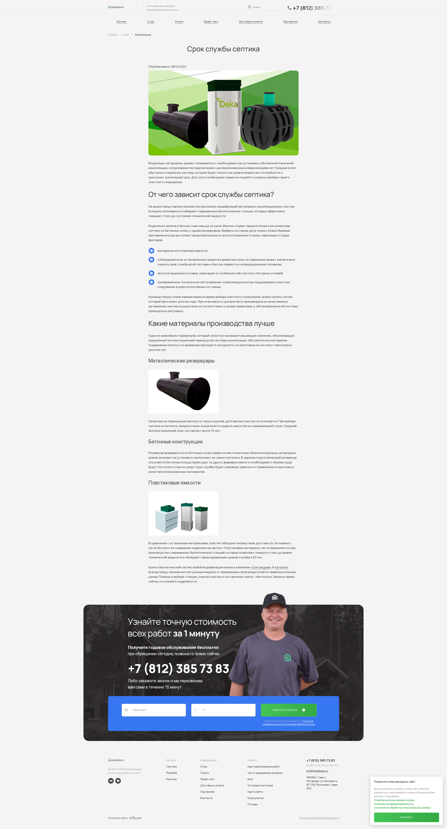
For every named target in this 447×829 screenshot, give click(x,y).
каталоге (281, 567)
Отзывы (253, 804)
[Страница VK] (111, 781)
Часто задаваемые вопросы (265, 772)
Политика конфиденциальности (319, 818)
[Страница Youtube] (118, 781)
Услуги (185, 7)
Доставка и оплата (227, 7)
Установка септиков (260, 785)
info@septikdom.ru (317, 771)
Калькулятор (256, 798)
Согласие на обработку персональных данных (402, 807)
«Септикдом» (261, 567)
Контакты (324, 21)
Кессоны (171, 779)
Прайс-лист (202, 7)
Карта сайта (255, 791)
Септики (171, 766)
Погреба (171, 772)
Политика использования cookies (394, 800)
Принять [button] (406, 817)
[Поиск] (249, 7)
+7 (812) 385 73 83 (178, 668)
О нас (171, 7)
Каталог (157, 7)
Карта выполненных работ (264, 766)
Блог (250, 779)
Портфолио (290, 21)
